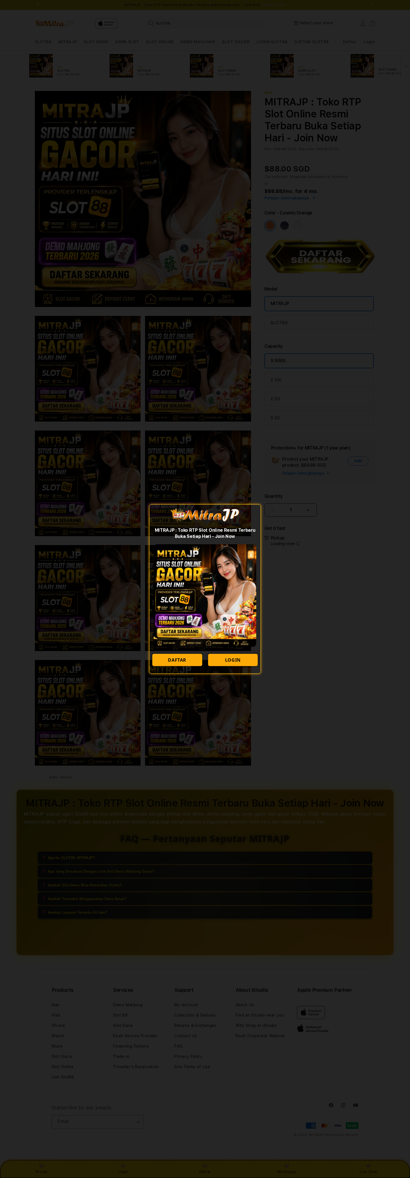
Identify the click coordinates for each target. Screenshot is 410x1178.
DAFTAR (177, 660)
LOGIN (233, 660)
